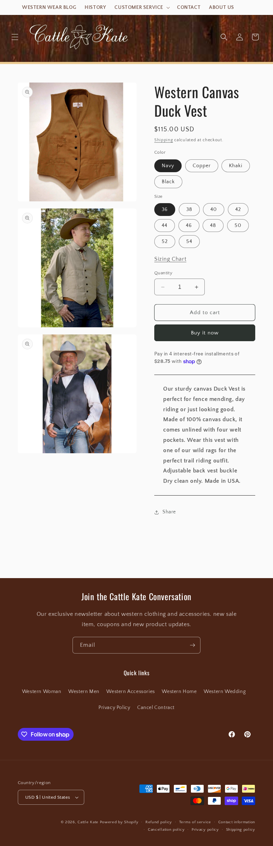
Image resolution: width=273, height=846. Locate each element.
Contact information (236, 822)
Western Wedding (225, 691)
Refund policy (158, 822)
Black (168, 182)
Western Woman (41, 691)
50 (238, 225)
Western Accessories (130, 691)
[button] (141, 7)
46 (189, 225)
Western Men (84, 691)
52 (165, 241)
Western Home (179, 691)
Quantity (163, 272)
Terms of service (195, 822)
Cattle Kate (87, 822)
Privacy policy (205, 830)
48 (213, 225)
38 (189, 209)
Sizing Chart (170, 259)
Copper (202, 166)
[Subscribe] (192, 645)
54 (189, 241)
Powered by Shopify (119, 822)
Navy (168, 166)
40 (213, 209)
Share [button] (169, 512)
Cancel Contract (156, 707)
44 (164, 225)
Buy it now (205, 333)
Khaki (235, 166)
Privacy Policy (114, 707)
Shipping (163, 140)
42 (238, 209)
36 (165, 209)
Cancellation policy (166, 830)
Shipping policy (241, 830)
